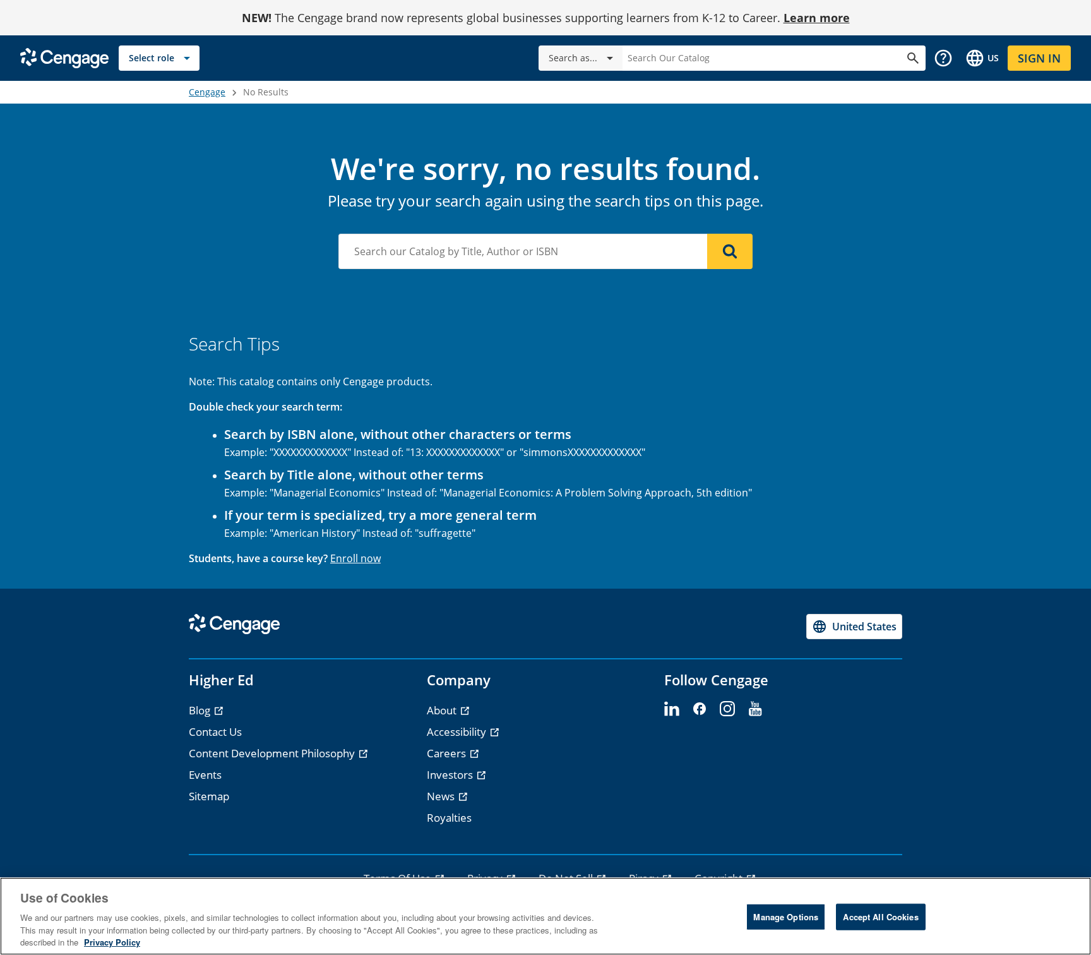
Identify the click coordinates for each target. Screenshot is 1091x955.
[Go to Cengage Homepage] (64, 57)
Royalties (449, 817)
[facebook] (699, 709)
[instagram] (727, 709)
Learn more (817, 17)
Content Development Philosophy (273, 753)
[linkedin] (671, 709)
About (443, 710)
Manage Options (785, 917)
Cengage (207, 92)
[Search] (730, 251)
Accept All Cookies (880, 917)
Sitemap (209, 796)
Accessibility (458, 731)
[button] (943, 58)
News (442, 796)
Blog (201, 710)
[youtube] (755, 709)
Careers (447, 753)
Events (205, 774)
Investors (451, 774)
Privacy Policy (112, 942)
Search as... (573, 58)
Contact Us (215, 731)
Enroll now (355, 558)
